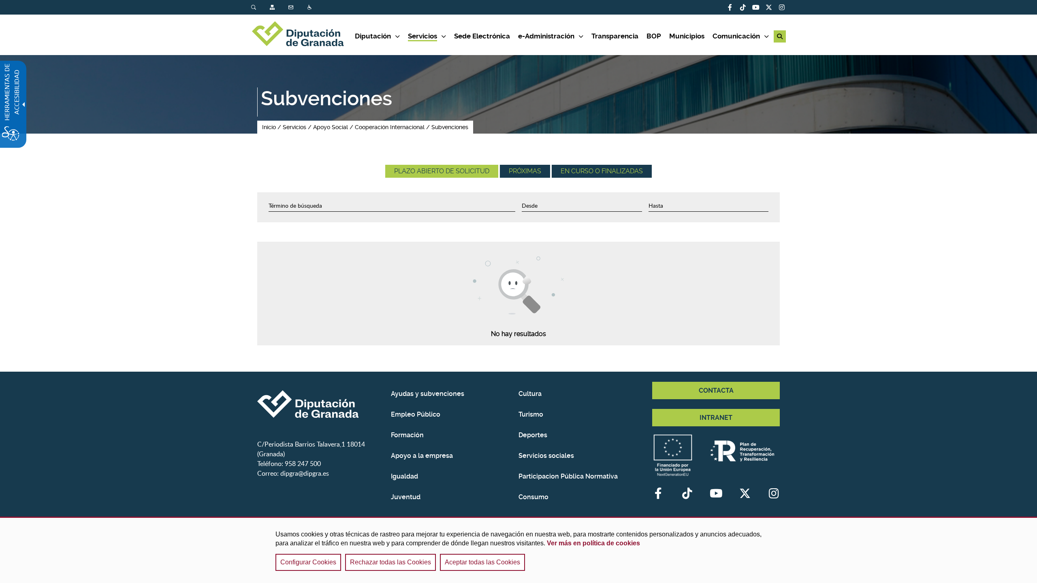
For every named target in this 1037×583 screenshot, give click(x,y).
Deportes (532, 435)
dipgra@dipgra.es (304, 473)
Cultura (530, 394)
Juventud (405, 497)
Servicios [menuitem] (422, 36)
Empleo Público (415, 414)
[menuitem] (260, 7)
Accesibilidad (310, 7)
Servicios (294, 127)
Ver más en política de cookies (593, 543)
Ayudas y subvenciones (427, 394)
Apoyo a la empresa (422, 456)
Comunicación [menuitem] (736, 36)
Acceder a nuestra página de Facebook (730, 7)
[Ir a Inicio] (303, 35)
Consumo (533, 497)
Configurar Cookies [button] (308, 562)
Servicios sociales (546, 456)
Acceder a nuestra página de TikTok (743, 7)
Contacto (291, 7)
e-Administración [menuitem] (546, 36)
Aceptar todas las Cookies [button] (482, 562)
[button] (780, 36)
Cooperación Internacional (390, 127)
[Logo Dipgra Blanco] (321, 404)
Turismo (530, 414)
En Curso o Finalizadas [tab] (602, 171)
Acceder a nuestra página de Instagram (782, 7)
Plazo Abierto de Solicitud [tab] (441, 171)
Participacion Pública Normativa (568, 476)
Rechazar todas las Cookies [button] (390, 562)
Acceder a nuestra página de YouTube (756, 7)
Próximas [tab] (525, 171)
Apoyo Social (330, 127)
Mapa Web (273, 7)
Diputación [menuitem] (373, 36)
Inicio (269, 127)
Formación (407, 435)
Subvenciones (449, 127)
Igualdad (404, 476)
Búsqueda (254, 7)
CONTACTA (716, 390)
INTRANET (716, 417)
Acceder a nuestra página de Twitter (769, 7)
